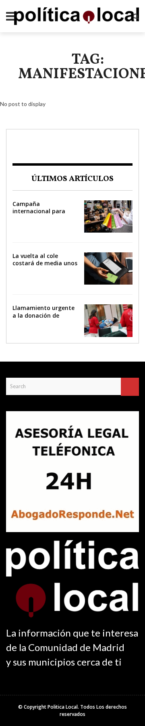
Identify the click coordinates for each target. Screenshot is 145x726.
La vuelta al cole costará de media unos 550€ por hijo (44, 263)
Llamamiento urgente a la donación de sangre (43, 315)
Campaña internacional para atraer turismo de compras (38, 215)
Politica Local (63, 706)
